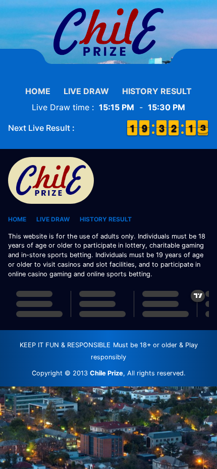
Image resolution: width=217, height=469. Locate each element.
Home (37, 91)
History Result (157, 91)
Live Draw (86, 91)
